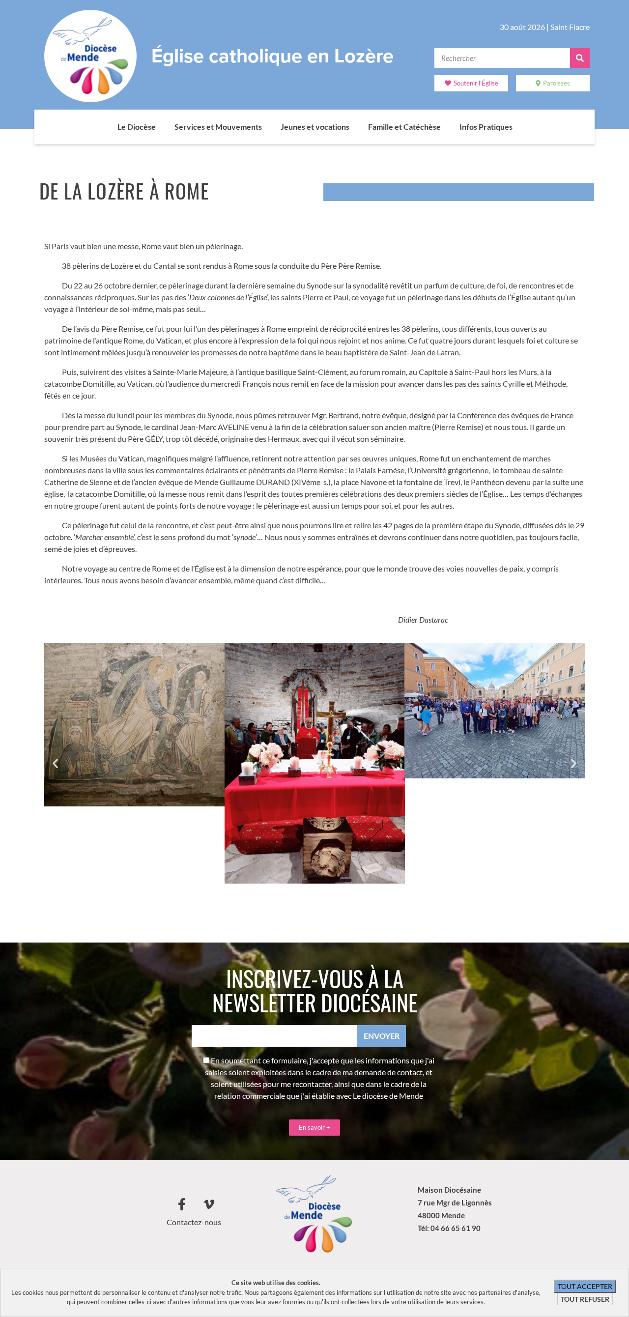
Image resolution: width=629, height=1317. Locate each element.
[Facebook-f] (182, 1204)
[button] (55, 763)
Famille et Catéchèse (404, 126)
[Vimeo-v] (209, 1204)
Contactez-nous (194, 1222)
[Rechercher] (580, 58)
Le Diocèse (136, 126)
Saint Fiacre (570, 26)
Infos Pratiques (486, 126)
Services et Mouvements (218, 126)
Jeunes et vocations (315, 126)
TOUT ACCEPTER (585, 1286)
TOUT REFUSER (585, 1299)
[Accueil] (108, 127)
